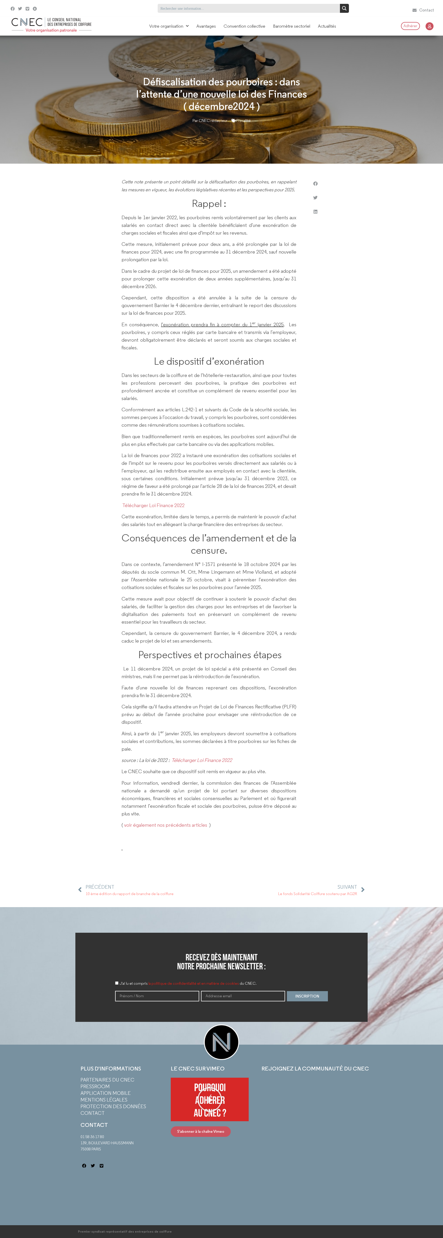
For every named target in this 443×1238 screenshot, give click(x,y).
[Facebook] (12, 9)
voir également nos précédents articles (165, 825)
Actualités (327, 26)
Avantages (206, 26)
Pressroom (95, 1086)
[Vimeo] (27, 9)
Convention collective (244, 26)
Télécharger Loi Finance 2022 (153, 505)
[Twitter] (20, 9)
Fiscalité (243, 120)
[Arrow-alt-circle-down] (48, 8)
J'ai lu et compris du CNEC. (188, 983)
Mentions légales (103, 1100)
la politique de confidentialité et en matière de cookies (193, 983)
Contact (92, 1113)
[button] (315, 183)
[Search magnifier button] (344, 8)
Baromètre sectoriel (291, 26)
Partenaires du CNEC (107, 1080)
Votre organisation (166, 26)
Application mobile (105, 1093)
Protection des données (113, 1106)
